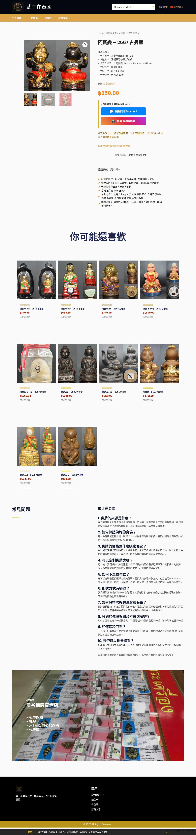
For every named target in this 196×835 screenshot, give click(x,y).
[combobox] (133, 7)
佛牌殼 (94, 804)
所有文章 (96, 809)
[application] (22, 18)
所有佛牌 (96, 794)
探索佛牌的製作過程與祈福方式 (114, 146)
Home (101, 33)
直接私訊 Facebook (123, 111)
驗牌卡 (94, 799)
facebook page (123, 121)
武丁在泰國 (39, 7)
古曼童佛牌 (111, 33)
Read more (26, 321)
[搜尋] (153, 7)
